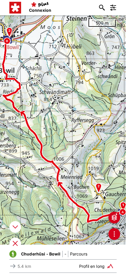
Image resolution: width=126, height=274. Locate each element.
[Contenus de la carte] (114, 217)
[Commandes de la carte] (114, 234)
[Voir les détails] (15, 227)
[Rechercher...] (101, 7)
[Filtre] (113, 7)
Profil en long (92, 266)
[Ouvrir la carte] (15, 243)
